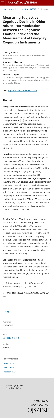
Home (5, 9)
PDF (8, 312)
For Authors (9, 367)
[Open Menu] (3, 3)
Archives (14, 9)
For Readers (9, 363)
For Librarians (10, 372)
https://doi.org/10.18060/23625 (22, 90)
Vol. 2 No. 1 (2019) (29, 9)
